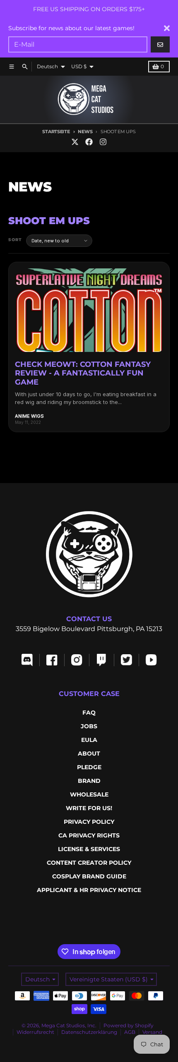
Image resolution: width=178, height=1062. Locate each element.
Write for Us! (89, 808)
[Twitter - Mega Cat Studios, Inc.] (75, 141)
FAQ (89, 712)
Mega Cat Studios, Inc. (68, 1025)
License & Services (89, 849)
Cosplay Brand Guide (89, 876)
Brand (89, 781)
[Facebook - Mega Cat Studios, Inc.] (89, 141)
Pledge (89, 767)
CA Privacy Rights (89, 835)
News (85, 131)
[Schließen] (167, 28)
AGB (129, 1032)
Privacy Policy (89, 821)
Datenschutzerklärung (89, 1032)
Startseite (56, 131)
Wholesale (89, 794)
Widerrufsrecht (35, 1032)
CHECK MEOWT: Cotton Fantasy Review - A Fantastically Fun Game (83, 373)
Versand (152, 1032)
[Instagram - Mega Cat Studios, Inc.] (103, 141)
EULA (89, 740)
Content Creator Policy (89, 862)
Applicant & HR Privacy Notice (89, 890)
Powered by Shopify (128, 1025)
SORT (15, 239)
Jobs (89, 726)
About (89, 753)
